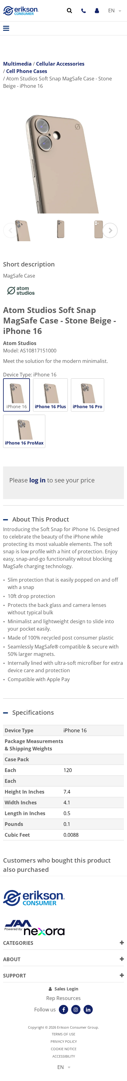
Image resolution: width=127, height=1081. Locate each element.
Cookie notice (63, 1048)
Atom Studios (19, 343)
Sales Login (66, 989)
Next (110, 230)
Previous (10, 230)
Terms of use (63, 1034)
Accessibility (63, 1056)
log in (37, 480)
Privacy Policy (64, 1041)
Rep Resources (63, 998)
